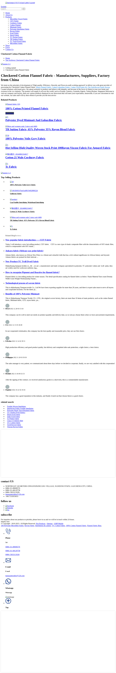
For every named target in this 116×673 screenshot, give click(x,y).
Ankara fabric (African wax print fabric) (24, 251)
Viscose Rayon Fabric (15, 427)
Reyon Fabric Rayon (102, 87)
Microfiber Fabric (16, 43)
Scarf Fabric (14, 33)
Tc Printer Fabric (13, 419)
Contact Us (9, 49)
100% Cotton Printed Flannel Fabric (26, 108)
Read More (10, 113)
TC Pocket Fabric (16, 37)
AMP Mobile (58, 524)
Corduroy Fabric (16, 23)
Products (8, 17)
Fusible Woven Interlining (16, 406)
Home (7, 13)
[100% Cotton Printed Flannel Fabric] (12, 104)
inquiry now (5, 522)
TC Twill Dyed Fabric (18, 41)
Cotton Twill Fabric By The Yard (82, 87)
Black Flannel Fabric (43, 87)
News (7, 45)
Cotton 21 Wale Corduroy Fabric (24, 157)
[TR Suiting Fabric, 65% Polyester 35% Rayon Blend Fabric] (21, 126)
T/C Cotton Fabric (13, 423)
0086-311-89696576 (12, 547)
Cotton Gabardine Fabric (61, 87)
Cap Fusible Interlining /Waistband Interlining (27, 202)
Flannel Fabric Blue (94, 526)
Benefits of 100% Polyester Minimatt (22, 294)
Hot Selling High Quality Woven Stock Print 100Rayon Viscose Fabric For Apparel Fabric (58, 147)
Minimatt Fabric (15, 27)
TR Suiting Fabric (16, 39)
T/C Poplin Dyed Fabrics (16, 413)
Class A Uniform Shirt (15, 421)
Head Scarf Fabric (13, 415)
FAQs (7, 47)
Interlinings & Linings (43, 526)
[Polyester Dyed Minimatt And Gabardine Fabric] (6, 117)
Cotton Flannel (15, 25)
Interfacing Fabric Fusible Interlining (20, 408)
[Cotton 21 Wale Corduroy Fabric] (16, 154)
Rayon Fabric (15, 31)
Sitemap (50, 524)
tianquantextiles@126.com (14, 494)
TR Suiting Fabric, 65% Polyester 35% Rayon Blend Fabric (40, 129)
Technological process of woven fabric (22, 283)
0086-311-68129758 (12, 551)
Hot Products (40, 524)
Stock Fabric (14, 35)
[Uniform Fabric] (24, 191)
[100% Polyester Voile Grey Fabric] (7, 135)
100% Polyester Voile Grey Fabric (25, 138)
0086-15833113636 (12, 555)
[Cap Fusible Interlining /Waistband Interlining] (13, 199)
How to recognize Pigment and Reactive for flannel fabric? (32, 272)
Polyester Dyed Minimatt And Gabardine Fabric (33, 120)
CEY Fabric (14, 21)
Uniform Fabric (16, 193)
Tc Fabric (11, 166)
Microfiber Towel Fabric (19, 19)
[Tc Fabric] (6, 164)
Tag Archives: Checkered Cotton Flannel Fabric (22, 60)
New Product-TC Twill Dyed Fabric (22, 261)
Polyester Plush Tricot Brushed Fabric (20, 410)
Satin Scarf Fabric (13, 417)
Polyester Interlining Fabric (19, 29)
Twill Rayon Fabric (14, 425)
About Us (8, 15)
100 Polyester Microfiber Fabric (12, 526)
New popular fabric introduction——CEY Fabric (28, 240)
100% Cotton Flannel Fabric (76, 526)
